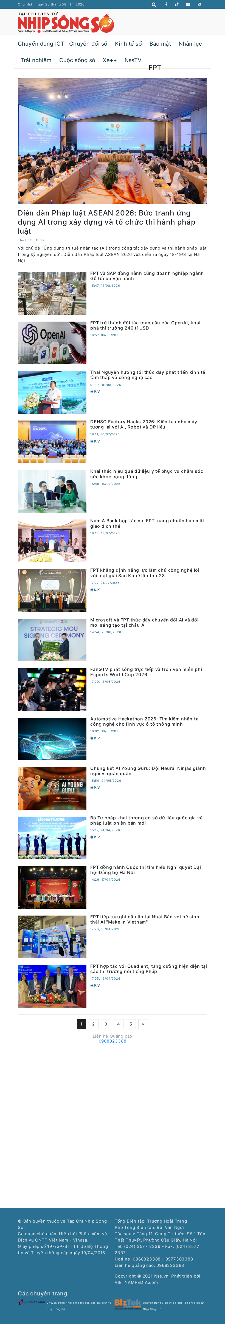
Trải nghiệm (36, 60)
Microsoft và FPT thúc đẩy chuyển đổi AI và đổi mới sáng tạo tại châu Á (144, 622)
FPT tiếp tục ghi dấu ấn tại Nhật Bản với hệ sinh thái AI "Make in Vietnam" (144, 919)
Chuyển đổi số (88, 43)
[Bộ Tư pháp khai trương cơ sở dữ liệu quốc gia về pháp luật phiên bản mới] (52, 837)
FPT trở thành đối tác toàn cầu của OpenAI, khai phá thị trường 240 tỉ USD (145, 325)
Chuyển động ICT (41, 43)
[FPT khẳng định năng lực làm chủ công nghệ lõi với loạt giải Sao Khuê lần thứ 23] (52, 590)
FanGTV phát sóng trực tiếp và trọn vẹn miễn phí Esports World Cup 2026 (146, 672)
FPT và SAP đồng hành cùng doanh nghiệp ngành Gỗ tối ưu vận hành (147, 275)
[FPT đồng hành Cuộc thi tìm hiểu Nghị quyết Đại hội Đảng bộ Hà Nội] (52, 887)
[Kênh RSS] (199, 4)
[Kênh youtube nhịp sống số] (188, 4)
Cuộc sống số (77, 60)
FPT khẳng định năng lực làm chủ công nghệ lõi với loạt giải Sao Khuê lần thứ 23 (144, 572)
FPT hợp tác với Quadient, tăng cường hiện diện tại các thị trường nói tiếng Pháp (148, 968)
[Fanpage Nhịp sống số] (166, 4)
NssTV (133, 60)
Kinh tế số (128, 43)
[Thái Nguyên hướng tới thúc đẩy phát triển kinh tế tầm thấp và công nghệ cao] (52, 392)
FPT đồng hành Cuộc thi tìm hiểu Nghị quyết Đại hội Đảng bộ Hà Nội (145, 869)
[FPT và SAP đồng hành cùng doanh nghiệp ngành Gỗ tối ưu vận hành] (52, 293)
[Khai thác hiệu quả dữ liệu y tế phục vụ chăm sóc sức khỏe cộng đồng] (52, 491)
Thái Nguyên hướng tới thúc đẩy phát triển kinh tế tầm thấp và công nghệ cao (147, 374)
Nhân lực (190, 43)
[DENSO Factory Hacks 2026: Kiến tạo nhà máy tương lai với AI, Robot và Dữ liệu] (52, 441)
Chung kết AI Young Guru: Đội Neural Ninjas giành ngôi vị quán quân (148, 770)
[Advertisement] (112, 1084)
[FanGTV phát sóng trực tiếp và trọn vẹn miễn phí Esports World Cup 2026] (52, 689)
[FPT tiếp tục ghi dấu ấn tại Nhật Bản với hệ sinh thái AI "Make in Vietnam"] (52, 936)
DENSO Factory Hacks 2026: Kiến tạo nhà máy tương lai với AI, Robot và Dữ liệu (143, 424)
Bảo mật (160, 43)
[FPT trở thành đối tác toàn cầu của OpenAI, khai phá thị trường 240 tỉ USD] (52, 342)
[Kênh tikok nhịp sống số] (177, 4)
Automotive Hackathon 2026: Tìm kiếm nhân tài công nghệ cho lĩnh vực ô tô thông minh (145, 721)
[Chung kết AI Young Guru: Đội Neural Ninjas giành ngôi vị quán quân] (52, 787)
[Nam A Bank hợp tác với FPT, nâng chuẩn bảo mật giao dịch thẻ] (52, 540)
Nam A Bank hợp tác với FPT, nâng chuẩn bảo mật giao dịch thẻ (147, 523)
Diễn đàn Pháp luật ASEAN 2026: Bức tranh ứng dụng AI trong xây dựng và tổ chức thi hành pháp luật (107, 222)
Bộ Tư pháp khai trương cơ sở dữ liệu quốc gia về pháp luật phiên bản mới (146, 820)
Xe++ (110, 60)
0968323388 (112, 1041)
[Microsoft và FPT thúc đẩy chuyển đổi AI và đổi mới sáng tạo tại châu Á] (52, 639)
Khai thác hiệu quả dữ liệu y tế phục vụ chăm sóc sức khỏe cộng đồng (146, 473)
